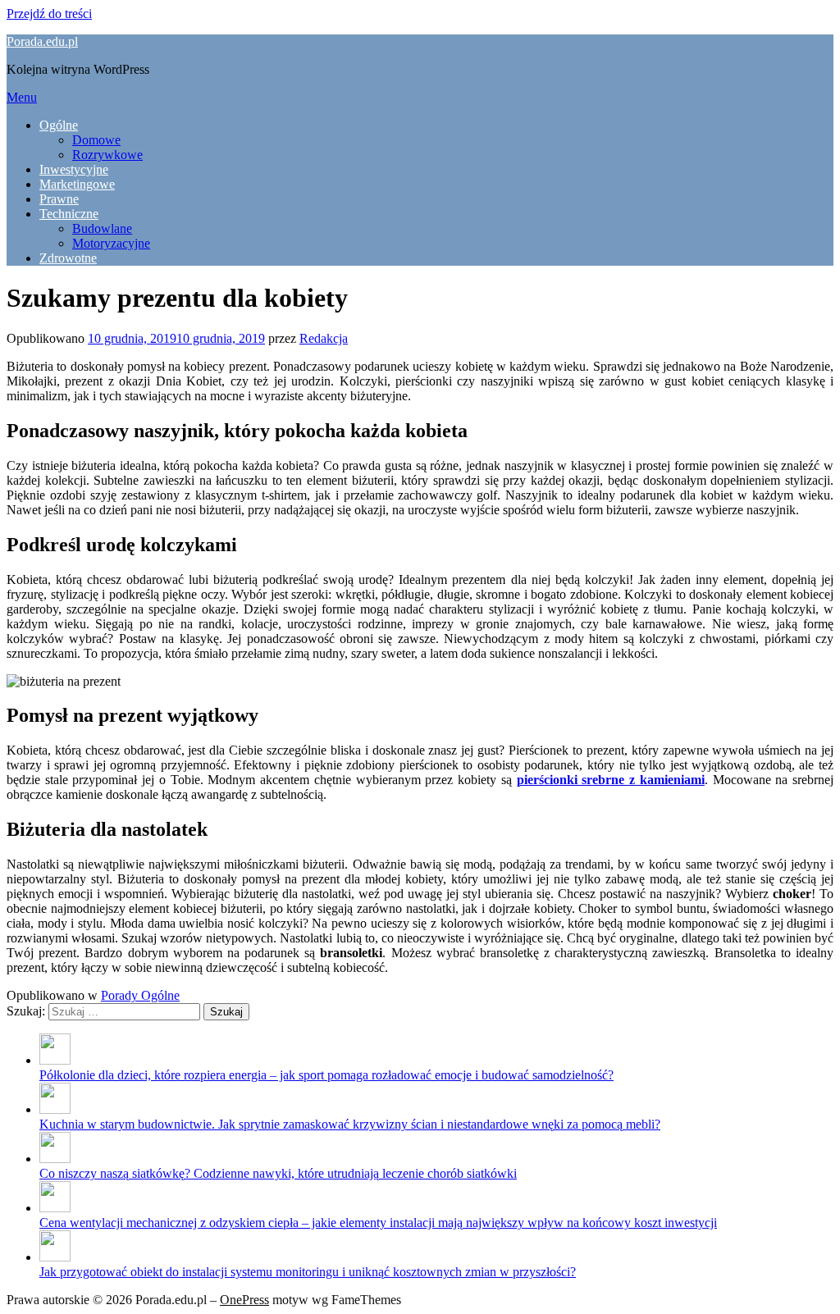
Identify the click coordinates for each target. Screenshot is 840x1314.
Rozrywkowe (107, 155)
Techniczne (68, 214)
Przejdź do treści (49, 14)
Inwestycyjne (73, 169)
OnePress (244, 1300)
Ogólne (58, 125)
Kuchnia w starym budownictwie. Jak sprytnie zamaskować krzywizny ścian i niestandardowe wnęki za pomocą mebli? (349, 1124)
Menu (22, 97)
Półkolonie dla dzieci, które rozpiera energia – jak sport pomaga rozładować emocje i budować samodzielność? (326, 1075)
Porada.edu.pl (42, 41)
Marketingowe (77, 184)
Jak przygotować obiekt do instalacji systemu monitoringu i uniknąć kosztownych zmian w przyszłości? (307, 1272)
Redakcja (323, 338)
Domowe (96, 140)
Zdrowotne (68, 258)
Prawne (59, 199)
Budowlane (102, 228)
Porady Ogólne (140, 995)
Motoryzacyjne (111, 243)
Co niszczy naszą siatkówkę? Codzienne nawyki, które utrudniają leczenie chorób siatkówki (278, 1173)
